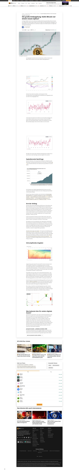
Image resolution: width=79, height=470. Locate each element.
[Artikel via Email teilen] (33, 30)
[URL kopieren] (35, 30)
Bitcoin (19, 3)
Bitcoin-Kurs (51, 367)
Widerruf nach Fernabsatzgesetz (55, 450)
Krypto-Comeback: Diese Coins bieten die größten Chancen (26, 367)
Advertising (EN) (50, 434)
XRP (26, 3)
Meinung (34, 13)
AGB (37, 456)
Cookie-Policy (35, 450)
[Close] (4, 469)
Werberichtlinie (35, 442)
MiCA (36, 3)
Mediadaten (35, 434)
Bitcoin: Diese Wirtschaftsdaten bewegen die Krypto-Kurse (26, 366)
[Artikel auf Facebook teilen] (25, 30)
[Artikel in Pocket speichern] (31, 30)
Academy (41, 437)
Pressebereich (50, 437)
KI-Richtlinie (35, 445)
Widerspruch (40, 452)
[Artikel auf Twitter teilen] (26, 30)
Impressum (35, 435)
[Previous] (1, 468)
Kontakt (49, 432)
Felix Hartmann (27, 26)
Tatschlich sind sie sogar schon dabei (32, 230)
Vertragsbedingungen (22, 450)
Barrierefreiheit (35, 438)
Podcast (41, 435)
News (41, 430)
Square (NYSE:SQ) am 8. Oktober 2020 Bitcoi (38, 196)
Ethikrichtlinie (35, 441)
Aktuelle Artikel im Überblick (29, 13)
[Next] (3, 468)
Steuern (29, 3)
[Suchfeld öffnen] (69, 3)
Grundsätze (35, 439)
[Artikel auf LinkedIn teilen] (28, 30)
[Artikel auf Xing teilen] (30, 30)
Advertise (64, 0)
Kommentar (38, 13)
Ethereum (22, 3)
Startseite (23, 13)
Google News (42, 441)
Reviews (41, 434)
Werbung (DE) (50, 435)
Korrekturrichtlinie (36, 444)
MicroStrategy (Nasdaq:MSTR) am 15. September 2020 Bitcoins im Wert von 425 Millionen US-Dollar (39, 195)
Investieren (33, 3)
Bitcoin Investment (56, 365)
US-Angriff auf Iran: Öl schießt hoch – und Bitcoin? (25, 364)
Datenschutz (35, 437)
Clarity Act (40, 3)
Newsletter (42, 440)
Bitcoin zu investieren (33, 281)
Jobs (33, 432)
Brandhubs (42, 438)
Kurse (41, 431)
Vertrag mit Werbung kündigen (43, 450)
